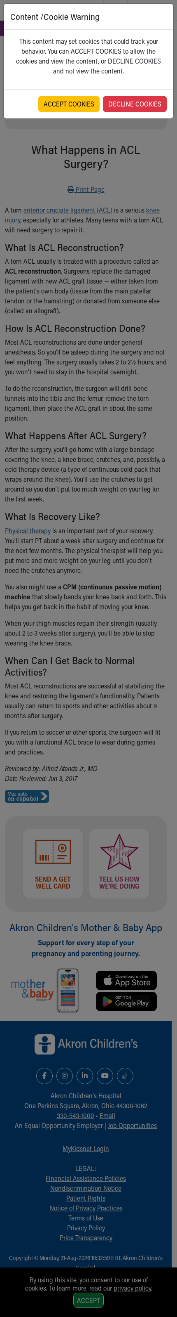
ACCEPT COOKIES (69, 103)
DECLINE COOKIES (134, 103)
